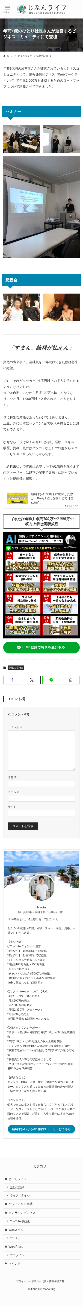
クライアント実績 (21, 1204)
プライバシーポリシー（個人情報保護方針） (41, 1281)
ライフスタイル (20, 1195)
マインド (15, 1263)
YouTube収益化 (20, 1221)
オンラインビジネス (22, 1212)
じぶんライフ (18, 1179)
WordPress (16, 1246)
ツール (14, 1238)
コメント (15, 727)
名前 (12, 777)
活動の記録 (16, 667)
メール (14, 791)
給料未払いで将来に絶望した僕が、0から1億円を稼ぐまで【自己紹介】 (52, 498)
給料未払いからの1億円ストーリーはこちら (41, 1129)
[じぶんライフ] (41, 9)
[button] (12, 680)
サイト (12, 806)
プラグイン (17, 1255)
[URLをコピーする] (71, 680)
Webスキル (16, 1230)
